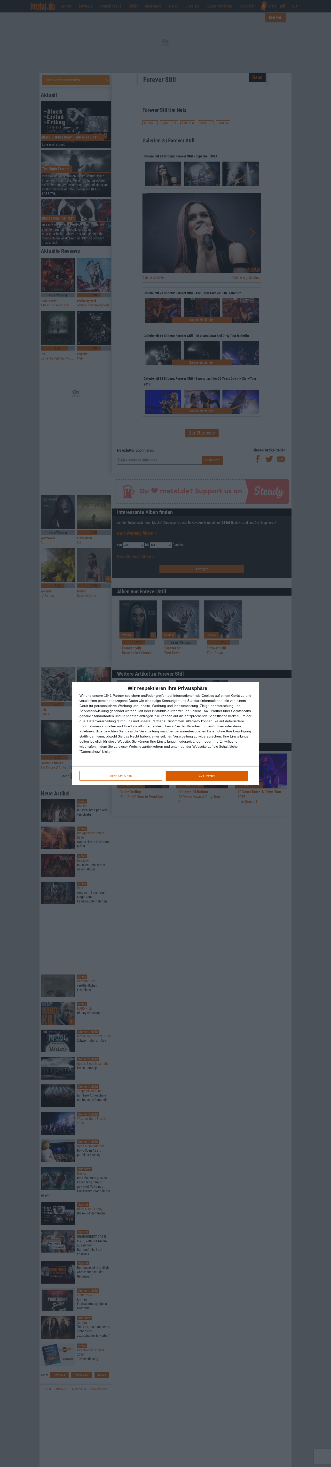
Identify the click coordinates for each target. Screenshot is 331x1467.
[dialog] (165, 733)
